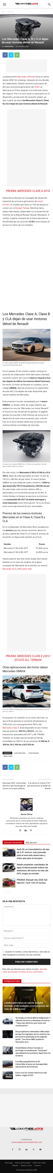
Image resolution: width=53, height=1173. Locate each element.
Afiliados (15, 1165)
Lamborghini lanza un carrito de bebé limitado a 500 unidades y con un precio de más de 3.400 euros (26, 1005)
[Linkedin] (26, 830)
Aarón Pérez (9, 46)
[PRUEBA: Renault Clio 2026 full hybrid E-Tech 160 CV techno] (9, 882)
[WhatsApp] (17, 55)
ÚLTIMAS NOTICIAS (12, 981)
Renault (32, 76)
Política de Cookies (39, 1162)
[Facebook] (5, 55)
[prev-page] (4, 892)
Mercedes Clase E (11, 727)
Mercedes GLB (25, 569)
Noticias (10, 12)
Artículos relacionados (13, 843)
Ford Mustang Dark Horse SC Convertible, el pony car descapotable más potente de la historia (31, 1064)
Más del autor (31, 843)
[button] (4, 4)
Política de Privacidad (22, 1162)
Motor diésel (8, 756)
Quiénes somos (26, 1165)
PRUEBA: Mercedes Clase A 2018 (28, 191)
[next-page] (8, 892)
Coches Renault (33, 753)
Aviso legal (9, 1162)
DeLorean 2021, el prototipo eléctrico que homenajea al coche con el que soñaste (14, 786)
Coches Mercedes (19, 753)
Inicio (3, 12)
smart (37, 87)
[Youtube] (40, 1149)
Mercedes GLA (9, 569)
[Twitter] (11, 55)
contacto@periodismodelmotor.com (26, 1142)
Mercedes (21, 76)
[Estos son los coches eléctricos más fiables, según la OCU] (8, 1075)
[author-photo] (26, 811)
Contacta (37, 1165)
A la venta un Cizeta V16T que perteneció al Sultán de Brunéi (38, 786)
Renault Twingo (22, 208)
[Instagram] (21, 830)
